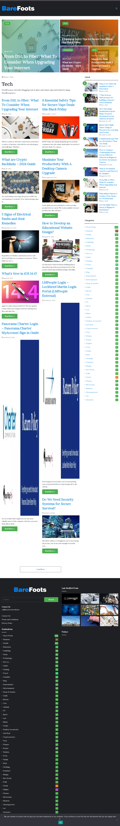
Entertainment (91, 280)
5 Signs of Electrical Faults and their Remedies (16, 218)
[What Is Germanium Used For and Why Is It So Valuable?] (91, 171)
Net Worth (90, 370)
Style (88, 355)
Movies (89, 291)
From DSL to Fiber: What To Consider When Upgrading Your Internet (30, 62)
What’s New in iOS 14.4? (19, 273)
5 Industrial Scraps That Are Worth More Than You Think (108, 141)
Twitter (65, 632)
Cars (88, 295)
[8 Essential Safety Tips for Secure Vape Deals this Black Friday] (89, 33)
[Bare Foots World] (18, 8)
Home (5, 77)
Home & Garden (92, 283)
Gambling (90, 242)
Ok (61, 822)
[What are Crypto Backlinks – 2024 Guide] (74, 59)
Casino (88, 317)
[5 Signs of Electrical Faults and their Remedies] (20, 241)
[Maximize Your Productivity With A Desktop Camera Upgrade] (60, 191)
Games (5, 789)
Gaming (89, 261)
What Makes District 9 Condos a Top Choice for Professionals (108, 196)
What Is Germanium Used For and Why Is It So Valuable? (108, 171)
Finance (89, 336)
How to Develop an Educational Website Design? (57, 227)
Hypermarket (91, 276)
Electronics (90, 385)
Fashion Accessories (93, 321)
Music (88, 313)
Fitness (89, 381)
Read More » (10, 152)
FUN (88, 373)
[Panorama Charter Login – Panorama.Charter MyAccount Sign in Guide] (20, 428)
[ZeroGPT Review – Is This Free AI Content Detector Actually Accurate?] (71, 598)
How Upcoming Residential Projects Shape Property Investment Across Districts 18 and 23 (107, 114)
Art (87, 396)
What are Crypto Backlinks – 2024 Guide (71, 65)
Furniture (89, 362)
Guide (88, 287)
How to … (90, 253)
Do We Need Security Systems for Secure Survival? (58, 503)
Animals (89, 298)
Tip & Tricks (91, 227)
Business (89, 231)
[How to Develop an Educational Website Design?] (60, 250)
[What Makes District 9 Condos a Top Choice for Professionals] (91, 196)
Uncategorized (91, 392)
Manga (88, 366)
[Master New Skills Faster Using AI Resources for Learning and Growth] (91, 128)
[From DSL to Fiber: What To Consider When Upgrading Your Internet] (31, 46)
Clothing (89, 358)
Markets (89, 388)
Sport (88, 306)
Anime (88, 257)
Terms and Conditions (10, 619)
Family (88, 351)
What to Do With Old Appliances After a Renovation (107, 86)
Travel (88, 265)
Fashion (89, 343)
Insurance (90, 400)
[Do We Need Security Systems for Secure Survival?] (60, 526)
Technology (68, 50)
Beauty (88, 340)
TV (87, 302)
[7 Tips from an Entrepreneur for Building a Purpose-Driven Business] (91, 98)
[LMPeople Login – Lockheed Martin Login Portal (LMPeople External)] (60, 391)
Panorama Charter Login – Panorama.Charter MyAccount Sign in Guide (20, 328)
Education (90, 238)
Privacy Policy (7, 623)
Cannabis (89, 268)
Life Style (89, 325)
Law (87, 310)
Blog (88, 272)
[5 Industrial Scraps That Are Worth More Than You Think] (91, 142)
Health (88, 235)
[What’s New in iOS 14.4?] (20, 292)
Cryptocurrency (92, 328)
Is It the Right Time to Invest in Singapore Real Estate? (108, 207)
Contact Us (6, 616)
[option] (60, 46)
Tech (7, 23)
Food (88, 347)
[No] (117, 820)
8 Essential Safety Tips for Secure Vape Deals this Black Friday (59, 104)
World (88, 377)
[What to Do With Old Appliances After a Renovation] (91, 87)
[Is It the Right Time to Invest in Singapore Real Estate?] (91, 208)
